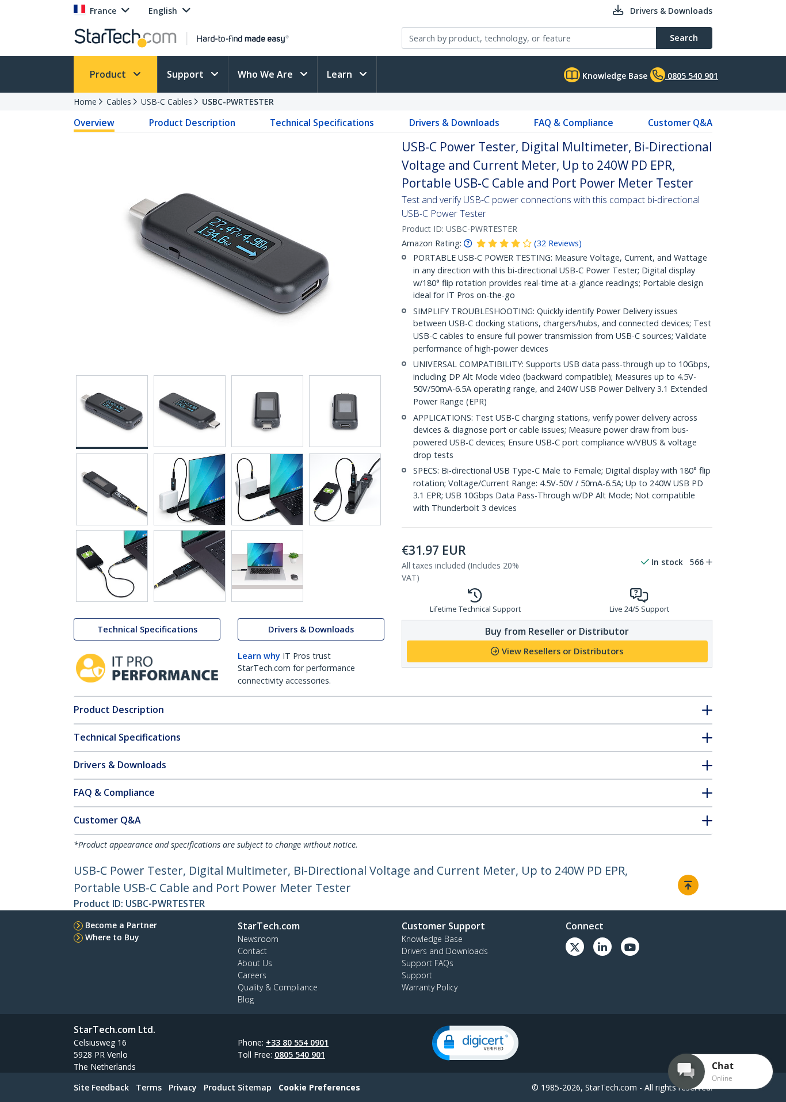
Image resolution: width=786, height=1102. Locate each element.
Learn (340, 74)
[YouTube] (630, 946)
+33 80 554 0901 (297, 1042)
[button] (475, 1043)
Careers (252, 975)
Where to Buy (112, 937)
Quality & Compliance (278, 987)
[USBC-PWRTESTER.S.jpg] (190, 566)
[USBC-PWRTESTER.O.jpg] (190, 489)
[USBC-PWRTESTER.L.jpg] (267, 411)
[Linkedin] (602, 946)
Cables (118, 101)
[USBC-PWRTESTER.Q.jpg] (345, 489)
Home (85, 101)
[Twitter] (575, 946)
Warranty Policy (429, 987)
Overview (94, 122)
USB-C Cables (166, 101)
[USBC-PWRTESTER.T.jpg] (267, 566)
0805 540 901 (299, 1054)
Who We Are (266, 74)
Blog (246, 999)
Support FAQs (427, 963)
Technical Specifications (322, 122)
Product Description (192, 122)
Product (109, 74)
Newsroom (258, 938)
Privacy (183, 1087)
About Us (255, 963)
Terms (149, 1087)
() (558, 243)
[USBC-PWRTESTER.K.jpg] (190, 411)
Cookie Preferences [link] (319, 1087)
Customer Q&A (680, 122)
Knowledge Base (613, 75)
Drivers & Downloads (454, 122)
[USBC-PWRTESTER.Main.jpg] (112, 412)
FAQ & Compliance (573, 122)
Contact (252, 950)
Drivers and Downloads (445, 950)
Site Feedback (101, 1087)
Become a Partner (121, 925)
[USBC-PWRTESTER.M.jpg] (345, 411)
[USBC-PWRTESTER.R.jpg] (112, 566)
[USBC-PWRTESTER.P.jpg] (267, 489)
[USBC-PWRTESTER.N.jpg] (112, 489)
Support (186, 74)
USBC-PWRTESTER (238, 101)
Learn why (259, 655)
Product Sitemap (238, 1087)
